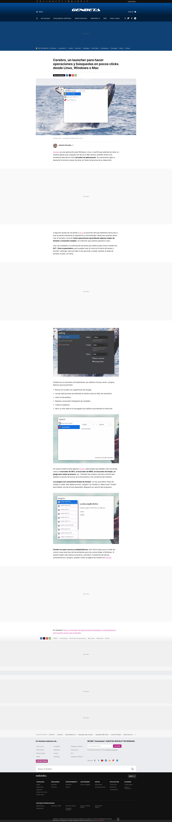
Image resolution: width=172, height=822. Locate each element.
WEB (105, 18)
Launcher (92, 638)
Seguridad (57, 750)
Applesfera (39, 789)
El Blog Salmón (129, 784)
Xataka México (40, 805)
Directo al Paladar (85, 784)
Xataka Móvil (39, 787)
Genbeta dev (74, 750)
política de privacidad (111, 750)
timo (72, 753)
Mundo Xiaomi (40, 794)
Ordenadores (104, 48)
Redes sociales (40, 753)
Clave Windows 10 (70, 734)
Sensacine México (71, 805)
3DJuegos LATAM (56, 805)
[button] (66, 145)
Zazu (81, 233)
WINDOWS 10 (95, 18)
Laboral (56, 753)
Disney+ (128, 48)
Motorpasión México (98, 806)
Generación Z (62, 48)
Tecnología (114, 48)
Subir (131, 776)
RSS (109, 760)
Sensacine (68, 784)
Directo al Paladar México (85, 806)
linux (108, 638)
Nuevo (130, 12)
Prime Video (95, 48)
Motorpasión (98, 784)
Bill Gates (53, 48)
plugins (82, 469)
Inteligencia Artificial (77, 756)
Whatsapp (86, 48)
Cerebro (56, 152)
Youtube (102, 760)
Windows (100, 638)
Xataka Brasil (39, 808)
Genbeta (86, 10)
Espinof (68, 787)
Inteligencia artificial (76, 746)
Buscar (132, 769)
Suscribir (117, 746)
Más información (99, 820)
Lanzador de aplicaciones (78, 638)
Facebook (132, 18)
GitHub (108, 558)
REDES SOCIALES (81, 18)
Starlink (71, 48)
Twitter (125, 18)
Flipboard (128, 18)
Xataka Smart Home (41, 792)
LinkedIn (117, 760)
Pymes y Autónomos (128, 787)
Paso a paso (40, 746)
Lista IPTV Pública (116, 734)
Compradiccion (114, 789)
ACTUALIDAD (45, 18)
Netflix (121, 48)
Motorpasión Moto (100, 787)
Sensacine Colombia (68, 809)
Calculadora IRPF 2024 (102, 734)
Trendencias (113, 784)
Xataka (38, 784)
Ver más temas (42, 761)
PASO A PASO (115, 18)
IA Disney (60, 734)
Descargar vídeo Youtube (86, 734)
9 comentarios (60, 75)
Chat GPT (52, 734)
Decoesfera (113, 787)
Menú (41, 12)
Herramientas (64, 638)
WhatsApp (57, 756)
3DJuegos (54, 784)
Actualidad (57, 746)
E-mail (76, 75)
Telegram (135, 18)
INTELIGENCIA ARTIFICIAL (62, 18)
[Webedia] (41, 776)
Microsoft (78, 48)
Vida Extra (54, 787)
